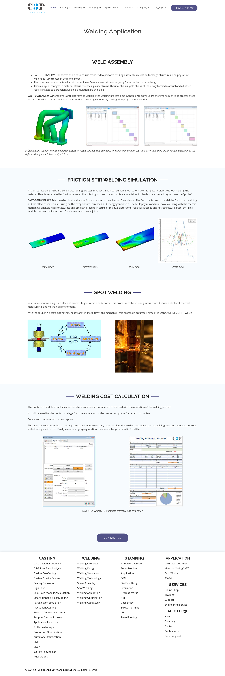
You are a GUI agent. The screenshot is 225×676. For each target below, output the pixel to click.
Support (169, 599)
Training (169, 595)
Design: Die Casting (45, 573)
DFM (123, 578)
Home (53, 7)
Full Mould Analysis (45, 627)
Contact (169, 626)
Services (127, 7)
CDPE (37, 642)
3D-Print (169, 578)
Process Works (129, 593)
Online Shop (172, 590)
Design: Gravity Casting (47, 578)
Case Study (127, 602)
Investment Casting (45, 607)
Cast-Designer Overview (47, 563)
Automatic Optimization (47, 637)
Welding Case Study (88, 602)
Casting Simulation (44, 583)
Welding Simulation (88, 573)
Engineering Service (176, 604)
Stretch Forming (130, 607)
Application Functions (46, 622)
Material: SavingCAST (177, 568)
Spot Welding (85, 588)
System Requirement (45, 651)
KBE (123, 597)
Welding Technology (89, 578)
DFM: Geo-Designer (176, 563)
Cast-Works (171, 573)
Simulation (127, 588)
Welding (78, 7)
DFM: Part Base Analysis (47, 568)
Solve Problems (130, 568)
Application (110, 7)
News (168, 616)
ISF (122, 612)
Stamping (93, 7)
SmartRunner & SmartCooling (51, 597)
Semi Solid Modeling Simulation (52, 593)
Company (142, 7)
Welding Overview (87, 563)
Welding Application (88, 593)
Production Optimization (48, 632)
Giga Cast (39, 588)
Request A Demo (184, 7)
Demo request (173, 636)
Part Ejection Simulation (47, 602)
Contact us (112, 537)
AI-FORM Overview (131, 563)
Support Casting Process (48, 617)
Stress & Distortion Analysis (50, 612)
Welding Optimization (89, 597)
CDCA (37, 646)
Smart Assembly (86, 583)
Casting (64, 7)
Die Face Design (130, 583)
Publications (41, 656)
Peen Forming (129, 617)
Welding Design (86, 568)
